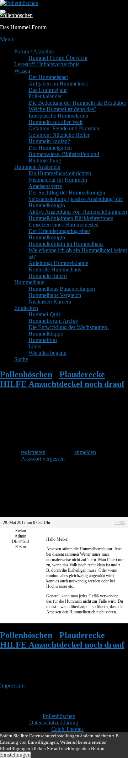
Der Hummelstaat (48, 77)
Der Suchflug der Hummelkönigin (66, 193)
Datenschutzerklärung (53, 723)
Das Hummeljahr (47, 90)
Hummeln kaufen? (49, 141)
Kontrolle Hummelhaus (54, 269)
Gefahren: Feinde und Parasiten (63, 128)
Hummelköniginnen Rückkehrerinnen (70, 218)
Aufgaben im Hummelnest (58, 84)
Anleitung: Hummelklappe (58, 263)
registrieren (33, 452)
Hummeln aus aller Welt (55, 122)
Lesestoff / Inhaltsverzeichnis (46, 64)
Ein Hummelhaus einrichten (59, 173)
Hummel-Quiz (44, 314)
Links (34, 346)
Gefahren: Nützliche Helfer (59, 135)
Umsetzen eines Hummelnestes (63, 225)
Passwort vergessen (43, 459)
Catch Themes (67, 729)
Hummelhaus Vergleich (54, 295)
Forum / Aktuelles (34, 51)
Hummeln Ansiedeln (37, 167)
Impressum (12, 685)
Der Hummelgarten (50, 148)
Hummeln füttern (47, 276)
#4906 (119, 522)
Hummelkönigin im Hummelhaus (65, 244)
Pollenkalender (45, 96)
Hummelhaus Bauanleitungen (61, 289)
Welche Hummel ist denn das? (62, 109)
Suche (21, 359)
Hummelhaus (29, 282)
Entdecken (26, 308)
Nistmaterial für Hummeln (57, 180)
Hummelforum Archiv (53, 321)
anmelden (85, 452)
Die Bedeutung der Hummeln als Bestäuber (77, 103)
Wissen (22, 71)
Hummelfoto (42, 340)
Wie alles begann (47, 353)
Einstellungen (15, 755)
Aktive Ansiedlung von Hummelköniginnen (77, 212)
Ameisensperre (45, 186)
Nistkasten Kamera (49, 301)
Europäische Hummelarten (58, 116)
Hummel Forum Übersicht (57, 58)
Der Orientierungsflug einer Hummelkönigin (59, 234)
